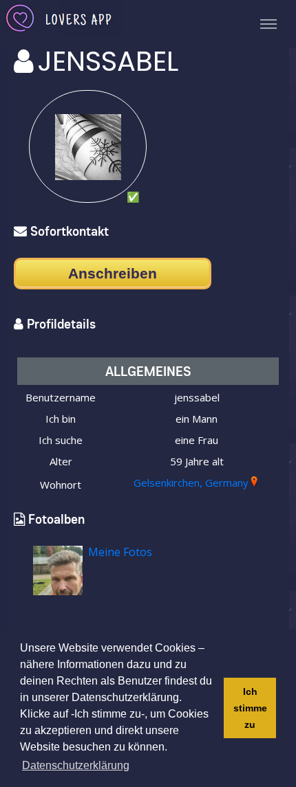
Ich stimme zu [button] (250, 708)
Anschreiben (112, 273)
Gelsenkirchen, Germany (191, 482)
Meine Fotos (120, 551)
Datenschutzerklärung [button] (75, 765)
